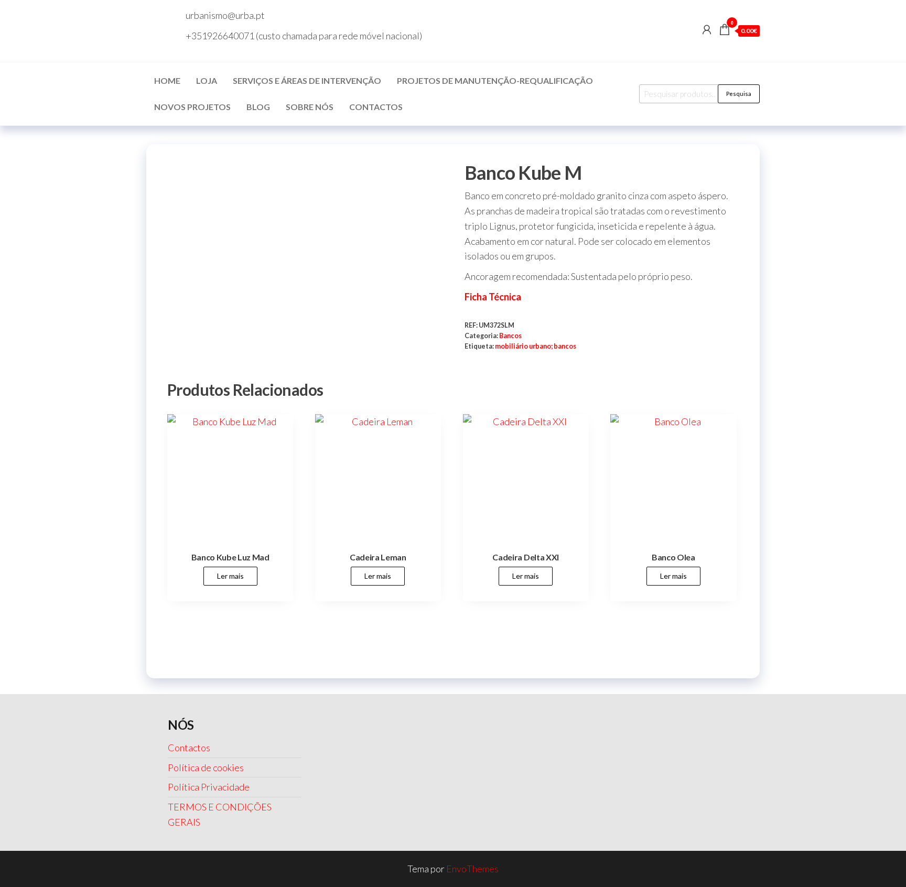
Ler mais (230, 575)
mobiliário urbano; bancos (535, 346)
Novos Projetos (192, 107)
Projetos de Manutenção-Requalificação (495, 80)
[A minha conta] (707, 29)
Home (167, 80)
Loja (206, 80)
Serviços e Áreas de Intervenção (307, 80)
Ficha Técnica (493, 296)
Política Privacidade (209, 787)
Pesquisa (738, 93)
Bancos (510, 336)
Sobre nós (309, 107)
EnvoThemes (472, 868)
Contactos (376, 107)
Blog (258, 107)
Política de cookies (206, 767)
